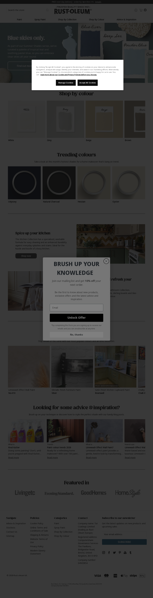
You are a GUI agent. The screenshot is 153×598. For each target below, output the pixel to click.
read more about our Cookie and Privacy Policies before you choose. (68, 74)
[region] (77, 75)
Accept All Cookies (87, 83)
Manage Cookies (65, 83)
